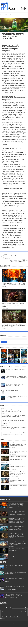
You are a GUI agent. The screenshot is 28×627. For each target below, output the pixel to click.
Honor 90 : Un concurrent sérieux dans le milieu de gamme (15, 572)
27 (6, 616)
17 (21, 613)
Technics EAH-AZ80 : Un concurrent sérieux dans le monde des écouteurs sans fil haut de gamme (15, 588)
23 (17, 615)
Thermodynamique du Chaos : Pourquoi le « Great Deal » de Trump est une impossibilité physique (13, 285)
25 (25, 615)
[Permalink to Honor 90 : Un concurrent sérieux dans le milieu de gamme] (2, 573)
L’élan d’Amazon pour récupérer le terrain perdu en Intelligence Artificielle (17, 261)
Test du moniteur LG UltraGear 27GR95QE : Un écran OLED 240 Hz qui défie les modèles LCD (15, 596)
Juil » (4, 618)
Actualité (7, 14)
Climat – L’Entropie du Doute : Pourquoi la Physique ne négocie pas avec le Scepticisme (18, 466)
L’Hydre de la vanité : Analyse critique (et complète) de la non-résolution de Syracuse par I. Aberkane (18, 473)
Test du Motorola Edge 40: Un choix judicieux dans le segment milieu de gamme (14, 580)
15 (14, 613)
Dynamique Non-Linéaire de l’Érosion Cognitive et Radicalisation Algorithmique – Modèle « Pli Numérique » (13, 325)
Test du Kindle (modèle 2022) (12, 390)
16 (17, 613)
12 (2, 613)
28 (10, 616)
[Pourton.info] (14, 6)
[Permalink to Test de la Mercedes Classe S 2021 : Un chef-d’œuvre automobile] (3, 371)
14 (10, 613)
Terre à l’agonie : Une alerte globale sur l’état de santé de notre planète (10, 256)
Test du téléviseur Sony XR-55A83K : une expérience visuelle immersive (15, 566)
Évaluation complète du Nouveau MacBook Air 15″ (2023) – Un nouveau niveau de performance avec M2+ (16, 378)
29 (14, 616)
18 (25, 613)
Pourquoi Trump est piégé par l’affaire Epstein (17, 549)
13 (6, 613)
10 (21, 611)
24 (21, 615)
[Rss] (14, 623)
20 (6, 615)
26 (2, 616)
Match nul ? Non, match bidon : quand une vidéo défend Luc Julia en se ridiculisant (17, 480)
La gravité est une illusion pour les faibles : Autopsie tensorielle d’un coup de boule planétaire (13, 305)
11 (25, 611)
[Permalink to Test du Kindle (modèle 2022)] (3, 391)
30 (17, 616)
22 (14, 615)
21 (10, 615)
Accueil (2, 14)
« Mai (1, 618)
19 (2, 615)
